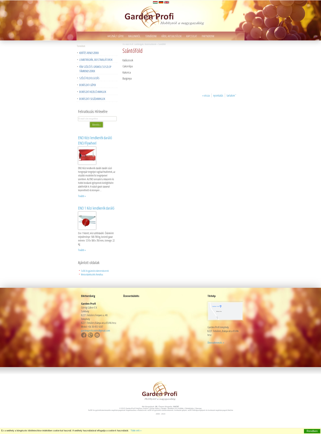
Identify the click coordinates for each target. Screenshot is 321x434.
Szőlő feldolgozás (89, 78)
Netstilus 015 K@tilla (175, 408)
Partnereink (208, 36)
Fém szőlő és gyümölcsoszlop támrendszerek (95, 69)
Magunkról (134, 36)
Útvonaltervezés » (215, 342)
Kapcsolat (191, 36)
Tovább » (82, 196)
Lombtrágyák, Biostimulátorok (96, 60)
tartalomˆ (232, 95)
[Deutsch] (161, 2)
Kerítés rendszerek (89, 53)
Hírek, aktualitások (171, 36)
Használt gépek (116, 36)
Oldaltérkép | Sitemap (193, 408)
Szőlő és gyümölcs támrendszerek (95, 270)
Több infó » (136, 430)
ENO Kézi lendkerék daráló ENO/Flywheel (95, 140)
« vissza (206, 95)
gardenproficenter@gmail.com (95, 330)
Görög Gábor (154, 408)
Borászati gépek (87, 85)
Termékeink (151, 36)
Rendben (312, 431)
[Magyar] (155, 2)
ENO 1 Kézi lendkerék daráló (96, 208)
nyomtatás (218, 95)
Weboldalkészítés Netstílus (92, 274)
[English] (166, 2)
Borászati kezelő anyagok (92, 92)
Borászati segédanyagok (92, 99)
